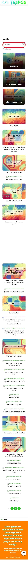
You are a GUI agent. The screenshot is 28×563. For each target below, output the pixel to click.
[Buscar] (22, 43)
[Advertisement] (14, 22)
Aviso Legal (8, 549)
